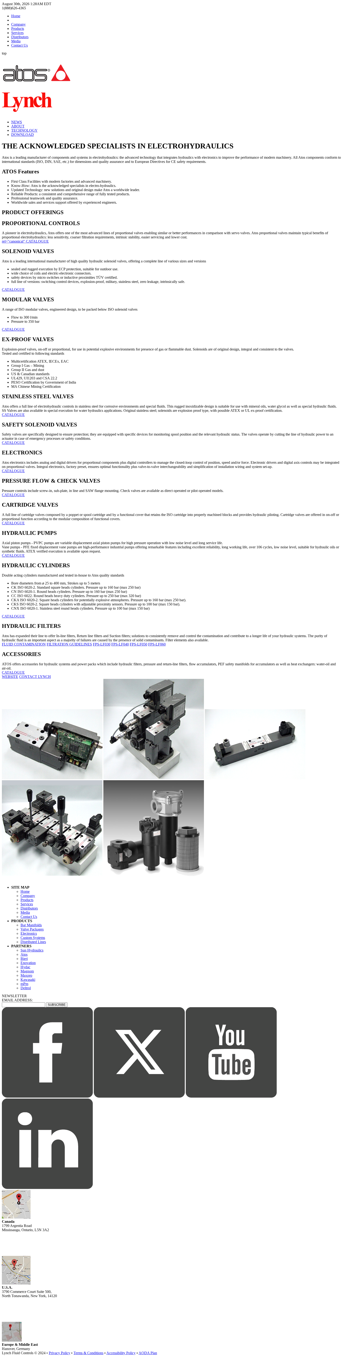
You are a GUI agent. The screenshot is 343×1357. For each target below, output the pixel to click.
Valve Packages (32, 929)
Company (18, 24)
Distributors (19, 37)
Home (15, 16)
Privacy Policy (59, 1353)
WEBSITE (10, 677)
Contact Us (19, 45)
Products (17, 29)
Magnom (27, 971)
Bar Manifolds (31, 925)
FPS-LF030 (101, 644)
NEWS (16, 122)
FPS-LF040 (120, 644)
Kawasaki (28, 980)
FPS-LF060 (157, 644)
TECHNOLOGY (24, 130)
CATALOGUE (13, 290)
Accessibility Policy (121, 1353)
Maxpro (26, 975)
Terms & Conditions (88, 1353)
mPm (24, 984)
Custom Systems (33, 938)
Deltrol (26, 988)
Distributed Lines (33, 942)
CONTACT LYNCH (35, 677)
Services (17, 33)
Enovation (28, 963)
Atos (24, 954)
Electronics (29, 933)
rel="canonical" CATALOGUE (25, 241)
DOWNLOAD (22, 135)
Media (16, 41)
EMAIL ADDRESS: (17, 1000)
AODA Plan (148, 1353)
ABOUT (17, 126)
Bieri (24, 959)
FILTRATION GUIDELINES (69, 644)
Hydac (25, 967)
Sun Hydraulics (32, 950)
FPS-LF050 (138, 644)
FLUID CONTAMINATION (24, 644)
